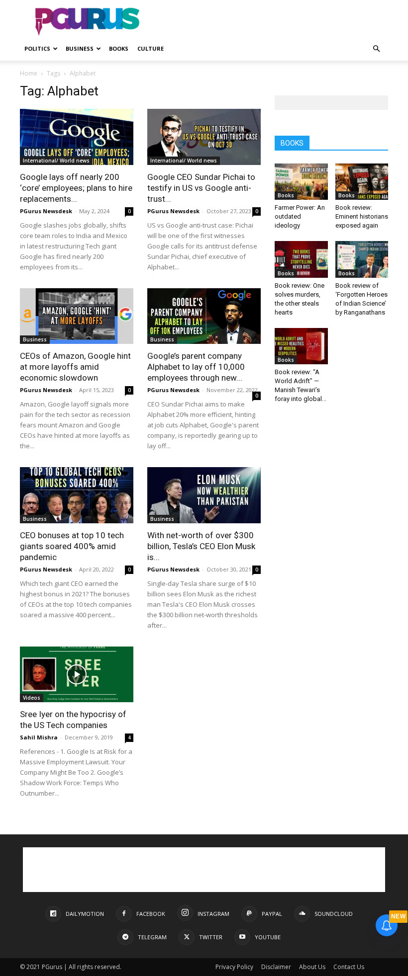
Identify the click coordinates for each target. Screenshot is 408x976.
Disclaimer (276, 967)
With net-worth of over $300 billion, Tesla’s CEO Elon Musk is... (201, 546)
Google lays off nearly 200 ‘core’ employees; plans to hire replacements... (76, 188)
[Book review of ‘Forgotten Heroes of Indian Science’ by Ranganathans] (362, 259)
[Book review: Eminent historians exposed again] (362, 181)
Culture (150, 48)
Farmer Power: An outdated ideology (300, 216)
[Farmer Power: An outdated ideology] (301, 181)
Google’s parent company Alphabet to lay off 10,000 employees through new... (196, 367)
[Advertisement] (271, 22)
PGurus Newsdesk (46, 211)
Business (80, 48)
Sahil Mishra (39, 737)
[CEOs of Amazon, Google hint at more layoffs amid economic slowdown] (76, 316)
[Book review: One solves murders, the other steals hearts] (301, 259)
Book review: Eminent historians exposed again (361, 216)
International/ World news (56, 160)
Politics (37, 48)
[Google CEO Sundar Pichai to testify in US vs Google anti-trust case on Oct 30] (204, 137)
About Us (312, 967)
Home (28, 73)
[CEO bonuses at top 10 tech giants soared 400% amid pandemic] (76, 495)
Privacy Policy (234, 967)
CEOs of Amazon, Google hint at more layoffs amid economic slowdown (75, 367)
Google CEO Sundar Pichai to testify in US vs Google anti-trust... (201, 188)
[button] (376, 49)
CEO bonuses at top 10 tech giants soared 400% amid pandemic (72, 546)
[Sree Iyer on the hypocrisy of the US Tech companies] (76, 675)
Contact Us (348, 967)
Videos (31, 697)
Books (118, 48)
